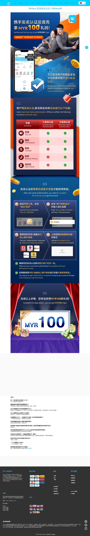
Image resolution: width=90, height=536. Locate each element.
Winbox (4, 506)
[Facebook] (86, 525)
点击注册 (30, 448)
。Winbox (53, 534)
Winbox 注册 (5, 508)
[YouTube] (86, 528)
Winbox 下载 (5, 510)
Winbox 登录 (5, 507)
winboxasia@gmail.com (11, 500)
